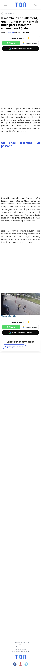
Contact (20, 644)
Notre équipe (20, 647)
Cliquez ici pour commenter (14, 347)
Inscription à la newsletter (20, 642)
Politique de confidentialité (20, 651)
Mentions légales (20, 649)
